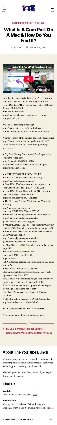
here (35, 394)
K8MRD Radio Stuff (23, 23)
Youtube (40, 23)
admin (20, 47)
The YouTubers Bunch (22, 419)
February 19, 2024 (37, 47)
